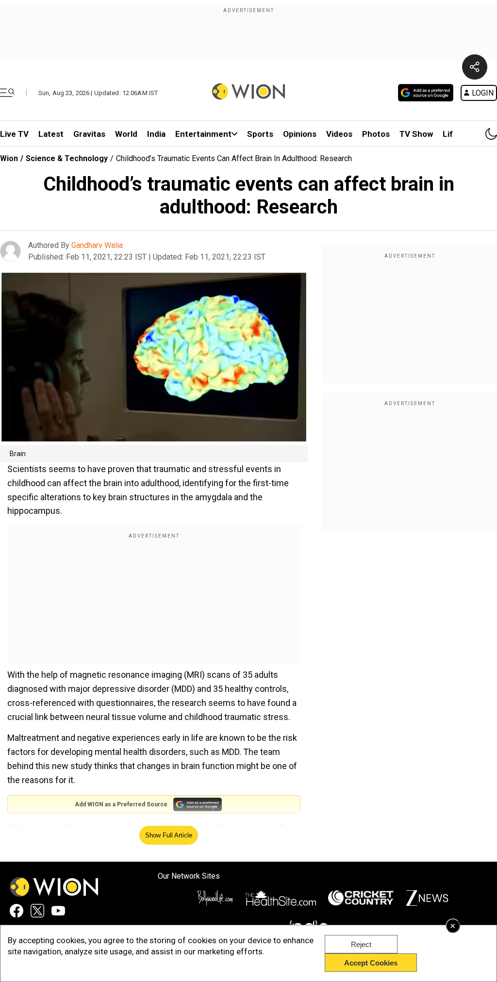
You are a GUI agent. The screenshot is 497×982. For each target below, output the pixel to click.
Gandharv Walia (97, 245)
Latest (51, 134)
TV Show (416, 134)
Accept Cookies (371, 963)
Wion (9, 158)
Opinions (299, 134)
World (126, 134)
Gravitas (89, 134)
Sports (260, 134)
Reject (361, 944)
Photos (376, 134)
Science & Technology (67, 158)
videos (339, 134)
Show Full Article (168, 835)
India (156, 134)
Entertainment (203, 134)
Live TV (14, 134)
